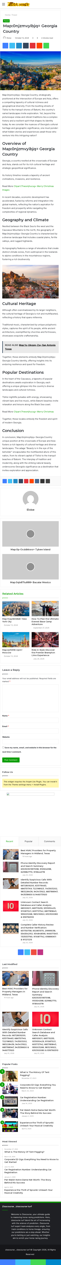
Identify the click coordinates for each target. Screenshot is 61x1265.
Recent (9, 841)
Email (5, 726)
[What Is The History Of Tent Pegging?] (10, 1076)
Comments (49, 841)
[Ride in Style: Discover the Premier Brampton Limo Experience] (45, 639)
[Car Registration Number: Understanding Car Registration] (10, 1101)
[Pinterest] (26, 481)
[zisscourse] (18, 4)
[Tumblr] (21, 481)
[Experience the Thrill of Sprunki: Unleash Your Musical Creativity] (10, 1126)
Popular (28, 841)
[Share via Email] (42, 481)
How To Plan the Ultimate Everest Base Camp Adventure (45, 622)
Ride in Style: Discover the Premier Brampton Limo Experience (43, 653)
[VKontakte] (37, 481)
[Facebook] (5, 481)
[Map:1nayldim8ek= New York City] (15, 608)
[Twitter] (10, 481)
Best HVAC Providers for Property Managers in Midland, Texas (15, 991)
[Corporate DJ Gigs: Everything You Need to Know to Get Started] (10, 1088)
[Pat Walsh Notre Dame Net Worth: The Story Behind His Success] (10, 1114)
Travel (14, 15)
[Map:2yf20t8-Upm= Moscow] (15, 639)
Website (6, 737)
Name (5, 716)
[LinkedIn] (15, 481)
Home (7, 15)
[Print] (48, 481)
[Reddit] (32, 481)
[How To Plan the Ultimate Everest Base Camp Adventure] (45, 608)
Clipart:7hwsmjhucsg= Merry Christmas (34, 411)
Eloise (9, 38)
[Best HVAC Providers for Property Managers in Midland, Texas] (11, 854)
